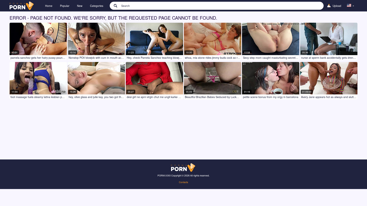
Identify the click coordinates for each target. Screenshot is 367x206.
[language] (350, 6)
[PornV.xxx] (22, 6)
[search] (113, 5)
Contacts (183, 182)
